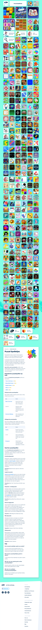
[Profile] (4, 5)
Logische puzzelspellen (9, 474)
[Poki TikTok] (3, 592)
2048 (7, 389)
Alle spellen (27, 597)
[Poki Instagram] (6, 592)
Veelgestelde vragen (28, 602)
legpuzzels (9, 495)
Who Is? (7, 387)
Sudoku (6, 429)
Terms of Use (27, 612)
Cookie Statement (28, 610)
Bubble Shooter (9, 385)
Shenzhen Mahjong (9, 414)
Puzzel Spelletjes (13, 349)
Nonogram (7, 441)
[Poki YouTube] (8, 592)
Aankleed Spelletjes (28, 595)
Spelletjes (6, 349)
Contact (26, 604)
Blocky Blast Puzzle (9, 383)
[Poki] (6, 2)
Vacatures (26, 626)
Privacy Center (27, 606)
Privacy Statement (28, 608)
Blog (25, 624)
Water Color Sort (8, 401)
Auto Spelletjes (27, 586)
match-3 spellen (12, 461)
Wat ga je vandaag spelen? (7, 5)
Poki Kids (26, 622)
